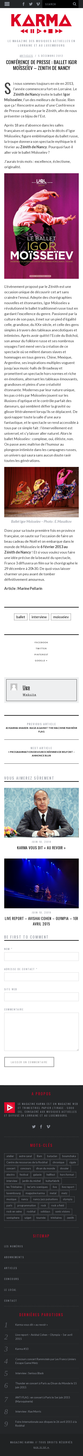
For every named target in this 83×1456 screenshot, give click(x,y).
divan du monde (45, 1168)
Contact (10, 1300)
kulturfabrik (52, 1180)
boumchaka (69, 1156)
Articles (26, 55)
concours (25, 1168)
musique (11, 1199)
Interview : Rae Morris (28, 1411)
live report (68, 1186)
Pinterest (41, 654)
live (55, 1186)
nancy (24, 1199)
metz (64, 1193)
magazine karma (35, 1193)
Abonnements (14, 1257)
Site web (10, 989)
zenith (70, 1217)
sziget (27, 1217)
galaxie (37, 1174)
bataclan (52, 1156)
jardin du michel (31, 1180)
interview (39, 617)
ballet (20, 617)
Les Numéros (13, 1246)
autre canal (25, 1156)
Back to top (40, 1447)
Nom (8, 949)
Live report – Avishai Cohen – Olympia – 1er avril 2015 (41, 921)
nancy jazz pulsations (45, 1199)
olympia (67, 1199)
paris (9, 1205)
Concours (11, 1279)
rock (43, 1205)
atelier (10, 1156)
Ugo (26, 687)
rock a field (57, 1205)
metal (53, 1193)
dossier (64, 1168)
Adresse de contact (21, 969)
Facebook (41, 642)
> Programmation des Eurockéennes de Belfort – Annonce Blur (41, 751)
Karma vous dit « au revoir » (41, 847)
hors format (67, 1174)
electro (10, 1174)
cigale (72, 1162)
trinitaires (56, 1217)
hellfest (51, 1174)
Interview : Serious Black (29, 1373)
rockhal (31, 1211)
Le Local (10, 1289)
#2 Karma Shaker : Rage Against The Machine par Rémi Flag (41, 727)
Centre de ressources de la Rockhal (27, 1162)
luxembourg (13, 1193)
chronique (58, 1162)
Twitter (41, 648)
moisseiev (61, 617)
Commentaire (14, 1009)
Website (29, 694)
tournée (41, 1217)
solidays (45, 1211)
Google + (41, 660)
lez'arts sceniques (37, 1186)
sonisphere (12, 1217)
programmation (26, 1205)
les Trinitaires (14, 1186)
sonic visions (62, 1211)
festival (24, 1174)
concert (10, 1168)
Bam (39, 1156)
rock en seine (14, 1211)
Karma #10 (21, 1348)
